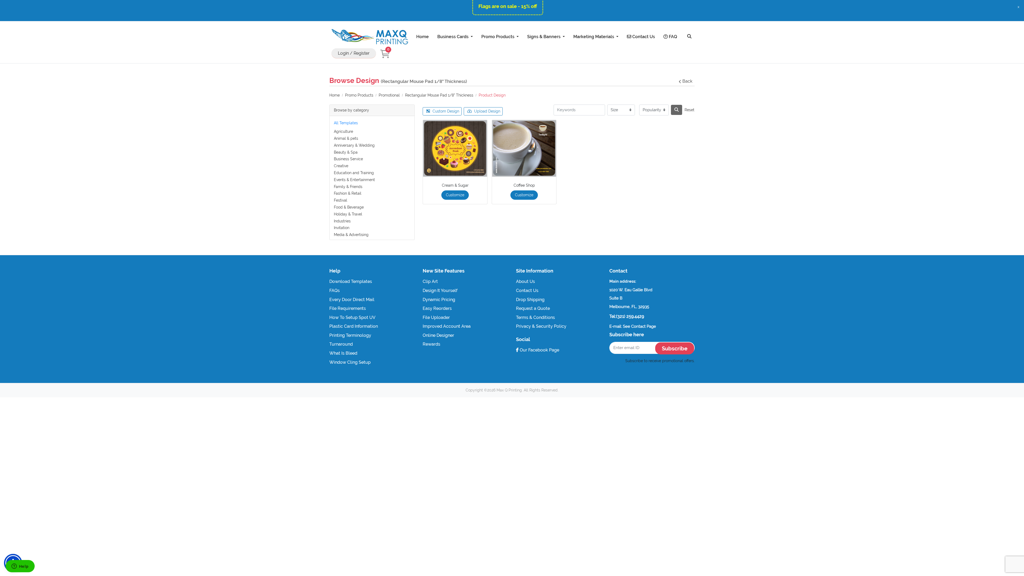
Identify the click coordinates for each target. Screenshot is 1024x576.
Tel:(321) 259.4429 (626, 316)
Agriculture (343, 131)
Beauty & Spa (346, 152)
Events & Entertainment (354, 180)
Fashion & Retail (347, 193)
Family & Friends (348, 187)
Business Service (348, 159)
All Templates (346, 123)
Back (687, 81)
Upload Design (487, 111)
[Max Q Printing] (369, 37)
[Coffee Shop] (524, 148)
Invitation (341, 228)
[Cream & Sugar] (455, 148)
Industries (342, 221)
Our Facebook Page (539, 350)
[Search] (689, 36)
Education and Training (354, 173)
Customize (455, 195)
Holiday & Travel (348, 214)
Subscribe (674, 348)
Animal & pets (346, 138)
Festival (340, 200)
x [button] (1018, 7)
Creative (341, 166)
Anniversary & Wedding (354, 145)
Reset (689, 110)
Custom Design (446, 111)
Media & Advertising (351, 235)
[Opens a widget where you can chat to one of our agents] (20, 566)
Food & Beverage (349, 207)
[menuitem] (422, 36)
